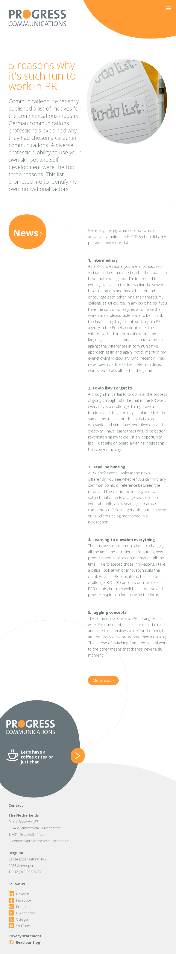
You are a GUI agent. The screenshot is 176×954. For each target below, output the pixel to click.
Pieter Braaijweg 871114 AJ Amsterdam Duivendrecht (35, 825)
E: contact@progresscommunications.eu (40, 840)
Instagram (23, 907)
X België (22, 919)
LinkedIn (22, 894)
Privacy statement (25, 935)
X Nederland (25, 913)
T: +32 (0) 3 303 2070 (25, 871)
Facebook (24, 900)
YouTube (23, 926)
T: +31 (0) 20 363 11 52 (26, 834)
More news (103, 680)
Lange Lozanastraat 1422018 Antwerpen (27, 862)
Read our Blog (28, 942)
